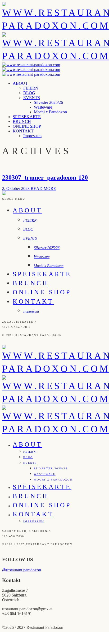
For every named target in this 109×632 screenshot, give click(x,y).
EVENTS (31, 97)
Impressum (32, 135)
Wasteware (43, 107)
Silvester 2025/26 (48, 102)
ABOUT (20, 83)
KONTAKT (23, 131)
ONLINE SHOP (27, 126)
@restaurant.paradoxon (21, 570)
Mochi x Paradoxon (50, 112)
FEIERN (30, 88)
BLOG (29, 93)
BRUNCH (22, 121)
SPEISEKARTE (27, 116)
